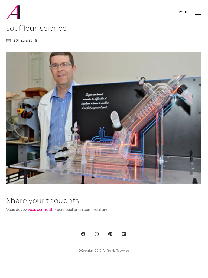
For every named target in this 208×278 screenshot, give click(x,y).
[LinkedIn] (123, 234)
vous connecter (42, 210)
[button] (190, 12)
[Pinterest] (110, 234)
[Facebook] (83, 234)
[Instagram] (96, 234)
